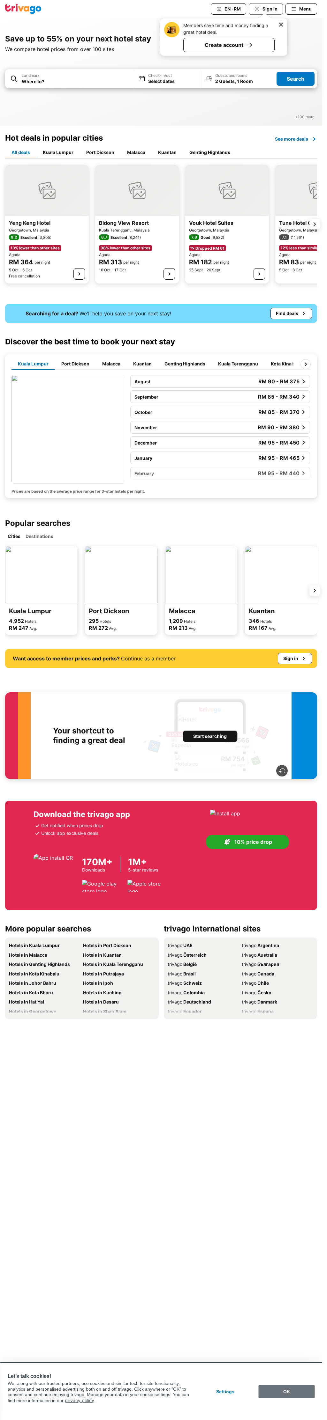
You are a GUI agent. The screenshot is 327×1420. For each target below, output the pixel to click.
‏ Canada (258, 973)
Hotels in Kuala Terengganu (113, 964)
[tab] (20, 152)
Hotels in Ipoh (98, 983)
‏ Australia (259, 955)
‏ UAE (180, 945)
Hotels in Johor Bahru (32, 983)
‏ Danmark (259, 1001)
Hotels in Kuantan (102, 955)
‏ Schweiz (185, 983)
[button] (69, 78)
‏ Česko (256, 992)
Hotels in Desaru (101, 1001)
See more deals (291, 139)
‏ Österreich (187, 955)
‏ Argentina (260, 945)
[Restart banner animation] (282, 770)
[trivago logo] (23, 9)
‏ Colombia (186, 992)
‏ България (260, 964)
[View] (79, 274)
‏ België (182, 964)
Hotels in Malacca (28, 955)
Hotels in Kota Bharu (31, 992)
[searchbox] (76, 81)
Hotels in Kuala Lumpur (34, 945)
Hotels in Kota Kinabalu (34, 973)
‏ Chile (255, 983)
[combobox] (69, 78)
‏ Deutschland (189, 1001)
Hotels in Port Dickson (107, 945)
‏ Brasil (182, 973)
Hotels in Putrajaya (103, 973)
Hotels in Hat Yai (26, 1001)
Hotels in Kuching (102, 992)
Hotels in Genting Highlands (39, 964)
